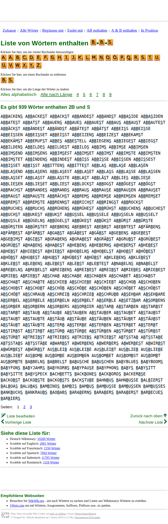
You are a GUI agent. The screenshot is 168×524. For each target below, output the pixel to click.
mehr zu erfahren (58, 513)
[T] (150, 60)
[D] (31, 60)
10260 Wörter (46, 439)
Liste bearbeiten (20, 416)
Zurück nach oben (146, 416)
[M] (94, 60)
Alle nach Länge (56, 94)
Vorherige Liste (17, 422)
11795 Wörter (50, 457)
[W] (18, 67)
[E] (38, 60)
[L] (87, 60)
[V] (11, 67)
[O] (108, 60)
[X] (25, 67)
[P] (122, 60)
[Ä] (11, 60)
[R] (136, 60)
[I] (66, 60)
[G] (52, 60)
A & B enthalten (124, 30)
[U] (157, 60)
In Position (149, 30)
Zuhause (9, 30)
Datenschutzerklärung (85, 513)
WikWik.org (36, 501)
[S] (143, 60)
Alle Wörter (29, 30)
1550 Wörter (52, 448)
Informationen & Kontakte (87, 517)
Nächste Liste (151, 422)
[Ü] (4, 67)
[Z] (38, 67)
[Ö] (115, 60)
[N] (101, 60)
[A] (4, 60)
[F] (45, 60)
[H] (59, 60)
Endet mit (75, 30)
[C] (25, 60)
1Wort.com (17, 505)
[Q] (129, 60)
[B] (18, 60)
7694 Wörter (48, 453)
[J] (73, 60)
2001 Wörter (48, 443)
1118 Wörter (51, 462)
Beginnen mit (53, 30)
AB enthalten (97, 30)
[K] (80, 60)
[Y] (31, 67)
